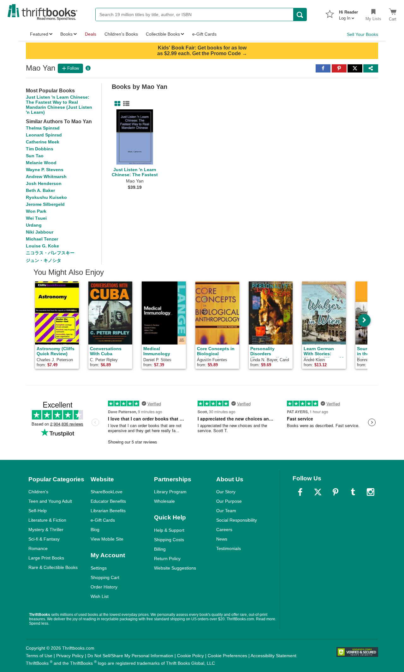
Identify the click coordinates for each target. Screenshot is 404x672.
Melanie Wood (41, 162)
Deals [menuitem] (90, 34)
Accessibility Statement (273, 655)
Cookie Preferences (227, 655)
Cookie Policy (190, 655)
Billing (160, 549)
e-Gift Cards (103, 520)
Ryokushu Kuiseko (46, 197)
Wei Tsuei (36, 218)
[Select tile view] (125, 103)
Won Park (36, 211)
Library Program (170, 491)
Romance (38, 548)
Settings (99, 568)
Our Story (225, 491)
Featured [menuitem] (39, 34)
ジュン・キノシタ (43, 260)
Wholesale (164, 501)
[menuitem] (348, 13)
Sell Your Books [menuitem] (362, 34)
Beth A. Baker (40, 190)
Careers (224, 529)
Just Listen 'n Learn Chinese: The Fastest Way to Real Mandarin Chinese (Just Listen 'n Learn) (59, 105)
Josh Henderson (44, 183)
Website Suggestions (175, 568)
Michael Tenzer (42, 238)
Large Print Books (46, 557)
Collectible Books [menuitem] (163, 34)
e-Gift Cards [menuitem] (204, 34)
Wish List (100, 596)
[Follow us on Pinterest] (335, 492)
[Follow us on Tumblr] (352, 492)
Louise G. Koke (42, 245)
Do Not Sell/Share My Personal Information (130, 655)
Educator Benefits (108, 501)
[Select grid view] (116, 103)
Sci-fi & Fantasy (44, 539)
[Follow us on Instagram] (370, 492)
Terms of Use (39, 655)
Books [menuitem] (66, 34)
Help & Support (169, 530)
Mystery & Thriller (45, 529)
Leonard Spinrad (44, 134)
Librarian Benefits (108, 510)
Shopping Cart (105, 577)
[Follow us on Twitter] (317, 492)
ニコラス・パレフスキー (50, 252)
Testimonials (228, 548)
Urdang (34, 225)
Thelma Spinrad (43, 127)
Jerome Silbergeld (45, 204)
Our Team (226, 510)
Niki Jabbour (39, 232)
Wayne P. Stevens (44, 169)
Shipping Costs (169, 539)
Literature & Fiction (47, 520)
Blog (95, 529)
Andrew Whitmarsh (46, 176)
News (221, 539)
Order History (104, 586)
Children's (38, 491)
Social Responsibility (236, 520)
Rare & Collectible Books (53, 567)
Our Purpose (229, 501)
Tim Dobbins (39, 148)
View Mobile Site (107, 539)
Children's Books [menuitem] (121, 34)
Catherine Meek (42, 141)
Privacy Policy (70, 655)
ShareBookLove (106, 491)
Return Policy (167, 558)
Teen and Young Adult (50, 501)
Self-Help (37, 510)
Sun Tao (35, 155)
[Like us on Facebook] (300, 492)
